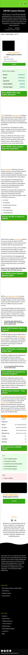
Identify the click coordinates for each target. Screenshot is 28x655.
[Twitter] (2, 651)
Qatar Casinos (6, 596)
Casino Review (9, 34)
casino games (6, 169)
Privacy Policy (6, 618)
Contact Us (5, 631)
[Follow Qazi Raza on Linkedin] (15, 520)
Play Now (14, 64)
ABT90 (3, 115)
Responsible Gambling (8, 628)
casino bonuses (15, 115)
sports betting (18, 239)
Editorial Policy (6, 626)
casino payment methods (12, 296)
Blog (3, 633)
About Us (4, 616)
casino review (4, 402)
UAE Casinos (5, 590)
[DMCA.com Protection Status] (11, 577)
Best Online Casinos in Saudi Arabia (12, 588)
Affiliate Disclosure (7, 621)
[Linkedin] (10, 651)
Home (2, 34)
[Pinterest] (5, 651)
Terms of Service (7, 623)
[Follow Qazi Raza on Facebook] (12, 520)
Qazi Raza (17, 28)
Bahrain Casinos (6, 593)
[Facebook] (7, 651)
